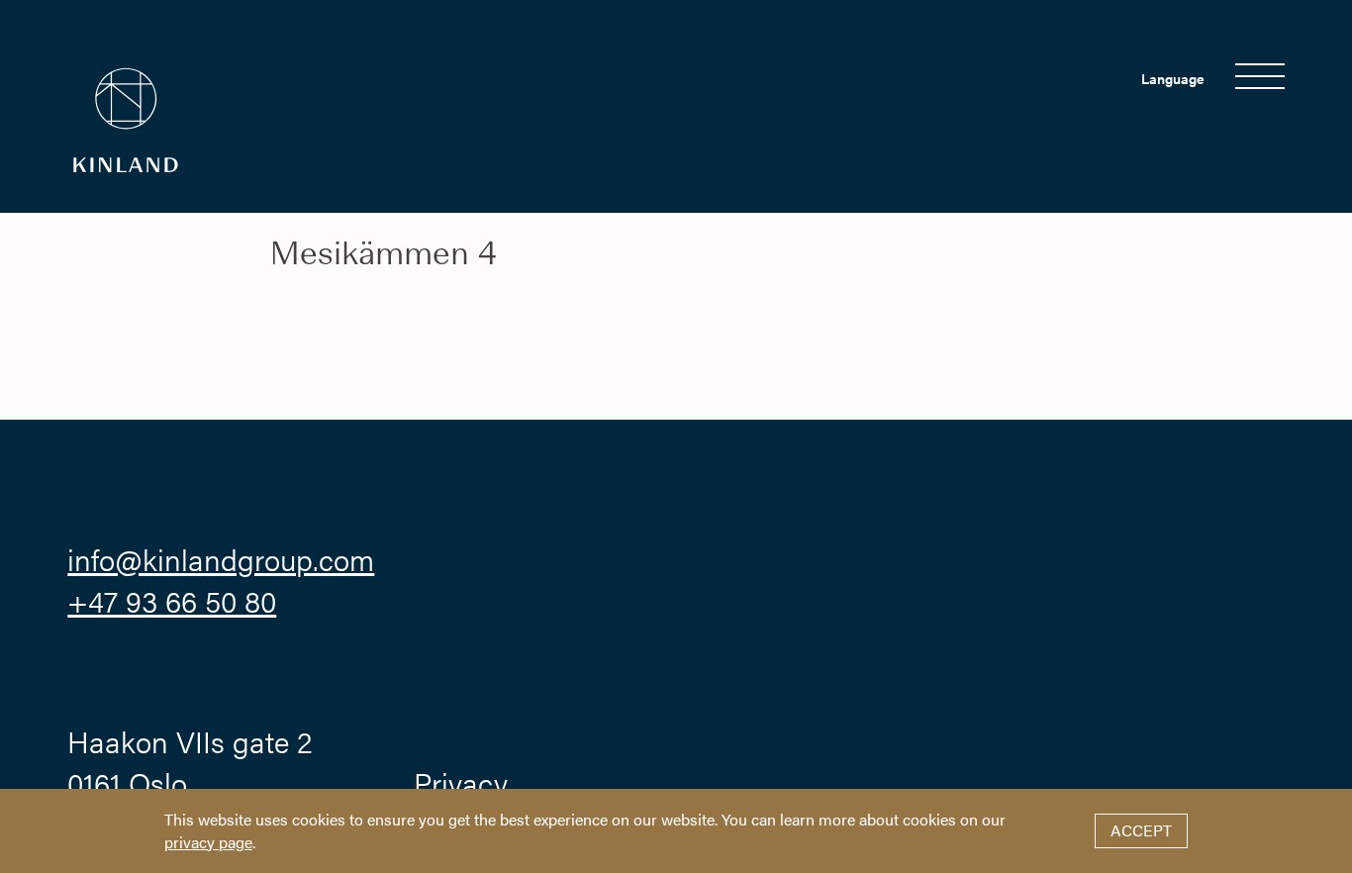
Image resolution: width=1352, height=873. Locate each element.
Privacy (461, 782)
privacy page (208, 841)
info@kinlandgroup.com (220, 558)
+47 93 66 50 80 (171, 600)
